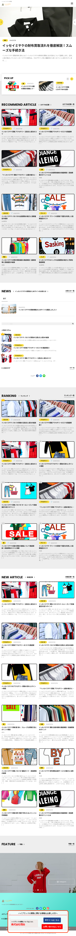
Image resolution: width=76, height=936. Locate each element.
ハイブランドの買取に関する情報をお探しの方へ (38, 913)
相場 (41, 732)
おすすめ (25, 82)
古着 (42, 169)
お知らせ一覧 (70, 291)
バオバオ (5, 213)
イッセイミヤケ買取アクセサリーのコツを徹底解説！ (31, 348)
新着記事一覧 (70, 577)
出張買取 (4, 221)
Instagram (63, 882)
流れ (3, 732)
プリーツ (43, 213)
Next (1, 22)
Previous (74, 22)
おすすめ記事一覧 (68, 104)
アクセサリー (6, 128)
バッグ (42, 257)
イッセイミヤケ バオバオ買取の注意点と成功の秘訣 (31, 337)
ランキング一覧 (69, 395)
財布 (42, 767)
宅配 (41, 221)
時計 (4, 257)
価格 (41, 177)
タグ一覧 (72, 367)
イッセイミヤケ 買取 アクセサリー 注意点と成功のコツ (32, 358)
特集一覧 (71, 844)
